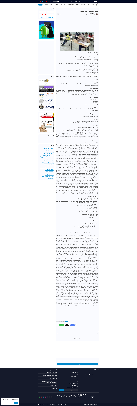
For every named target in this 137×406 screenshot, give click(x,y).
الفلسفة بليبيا (45, 160)
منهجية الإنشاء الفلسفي (89, 9)
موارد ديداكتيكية (44, 176)
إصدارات (52, 148)
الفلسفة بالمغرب (44, 159)
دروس (89, 4)
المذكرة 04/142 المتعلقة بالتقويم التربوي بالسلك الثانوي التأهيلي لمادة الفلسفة (48, 382)
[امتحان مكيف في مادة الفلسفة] (41, 95)
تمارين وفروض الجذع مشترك (48, 164)
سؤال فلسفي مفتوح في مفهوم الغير (50, 375)
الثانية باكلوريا (51, 155)
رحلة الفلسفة (71, 4)
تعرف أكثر (16, 400)
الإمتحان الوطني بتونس (49, 153)
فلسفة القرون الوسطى (44, 166)
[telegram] (42, 1)
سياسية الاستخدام (60, 404)
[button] (46, 4)
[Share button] (57, 325)
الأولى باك (43, 153)
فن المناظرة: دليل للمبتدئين (52, 372)
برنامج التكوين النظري (46, 162)
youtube (41, 14)
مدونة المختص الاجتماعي (49, 171)
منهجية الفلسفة (50, 176)
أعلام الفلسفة (47, 148)
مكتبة (51, 4)
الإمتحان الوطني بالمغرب (49, 152)
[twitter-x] (49, 1)
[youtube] (47, 1)
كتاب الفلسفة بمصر (53, 388)
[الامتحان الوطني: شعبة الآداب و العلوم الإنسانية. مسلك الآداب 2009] (41, 106)
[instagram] (44, 1)
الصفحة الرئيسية (95, 9)
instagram (49, 14)
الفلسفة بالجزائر (50, 159)
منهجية (77, 4)
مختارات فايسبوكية (50, 169)
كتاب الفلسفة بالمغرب (53, 378)
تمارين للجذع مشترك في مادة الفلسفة (49, 101)
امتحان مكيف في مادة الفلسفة (50, 95)
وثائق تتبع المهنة (50, 178)
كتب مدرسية (43, 167)
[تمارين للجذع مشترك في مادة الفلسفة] (41, 101)
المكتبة (52, 162)
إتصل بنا (43, 404)
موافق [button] (16, 403)
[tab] (93, 5)
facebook (49, 12)
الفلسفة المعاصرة (50, 157)
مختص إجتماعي (63, 4)
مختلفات (56, 4)
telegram (49, 17)
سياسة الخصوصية (52, 404)
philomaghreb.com (86, 404)
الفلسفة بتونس (50, 160)
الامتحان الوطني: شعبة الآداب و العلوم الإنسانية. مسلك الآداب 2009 (49, 107)
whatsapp (42, 12)
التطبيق (39, 404)
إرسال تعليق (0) (77, 364)
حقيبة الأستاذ (51, 166)
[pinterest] (40, 1)
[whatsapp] (38, 1)
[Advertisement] (77, 24)
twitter (41, 17)
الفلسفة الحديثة (45, 155)
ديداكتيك (83, 4)
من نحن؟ (47, 404)
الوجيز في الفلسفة (53, 385)
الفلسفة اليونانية (43, 157)
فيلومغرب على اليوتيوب (49, 167)
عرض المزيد (60, 333)
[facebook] (51, 1)
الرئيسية (93, 4)
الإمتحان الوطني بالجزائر (49, 150)
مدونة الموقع (51, 173)
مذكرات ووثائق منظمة (43, 173)
